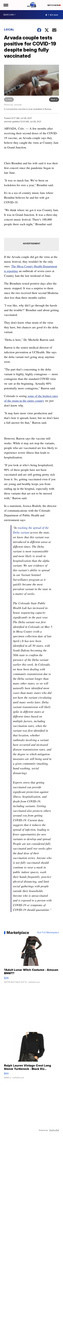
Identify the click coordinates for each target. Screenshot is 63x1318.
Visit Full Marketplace (48, 932)
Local (9, 29)
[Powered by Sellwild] (54, 1130)
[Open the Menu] (6, 5)
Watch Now (53, 5)
